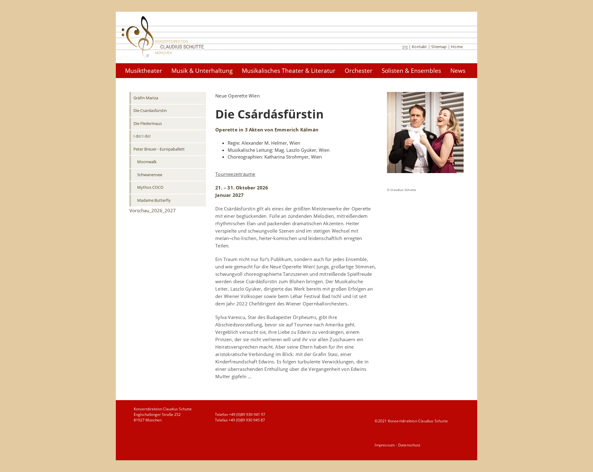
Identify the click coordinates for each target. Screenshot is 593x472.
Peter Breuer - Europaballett (159, 149)
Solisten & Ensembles (411, 70)
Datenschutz (409, 445)
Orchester (358, 70)
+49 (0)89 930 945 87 (247, 420)
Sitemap (439, 46)
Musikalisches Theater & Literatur (288, 70)
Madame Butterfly (154, 200)
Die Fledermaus (147, 123)
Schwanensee (149, 174)
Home (457, 46)
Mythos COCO (150, 187)
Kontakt (419, 46)
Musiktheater (143, 70)
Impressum (385, 445)
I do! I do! (141, 136)
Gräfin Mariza (145, 98)
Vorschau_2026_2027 (152, 210)
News (457, 70)
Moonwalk (147, 161)
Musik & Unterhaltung (202, 70)
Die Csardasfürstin (150, 110)
